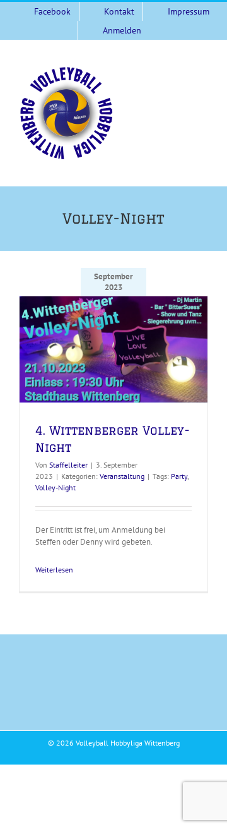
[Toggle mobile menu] (203, 72)
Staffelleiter (68, 464)
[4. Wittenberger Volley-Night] (113, 349)
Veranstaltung (122, 476)
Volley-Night (55, 487)
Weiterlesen (54, 569)
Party (179, 476)
